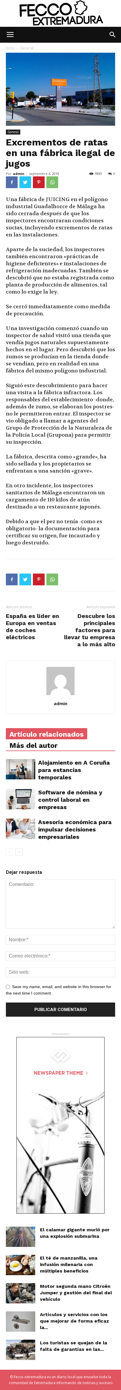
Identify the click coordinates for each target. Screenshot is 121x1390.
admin (18, 173)
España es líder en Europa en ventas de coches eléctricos (32, 626)
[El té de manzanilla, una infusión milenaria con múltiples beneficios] (20, 1265)
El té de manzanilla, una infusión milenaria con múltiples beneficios (69, 1264)
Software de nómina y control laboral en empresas (70, 800)
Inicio (10, 48)
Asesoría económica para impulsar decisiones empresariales (75, 829)
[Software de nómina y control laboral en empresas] (20, 799)
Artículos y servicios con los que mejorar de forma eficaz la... (74, 1321)
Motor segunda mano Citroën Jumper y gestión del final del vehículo (76, 1292)
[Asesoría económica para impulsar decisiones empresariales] (20, 829)
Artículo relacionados (46, 734)
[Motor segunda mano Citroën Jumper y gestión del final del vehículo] (20, 1293)
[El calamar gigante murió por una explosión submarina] (20, 1237)
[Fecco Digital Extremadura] (60, 13)
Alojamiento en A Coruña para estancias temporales (74, 770)
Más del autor (33, 745)
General (26, 48)
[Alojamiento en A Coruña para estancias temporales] (20, 769)
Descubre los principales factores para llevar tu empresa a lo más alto (89, 630)
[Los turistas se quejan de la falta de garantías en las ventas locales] (20, 1350)
